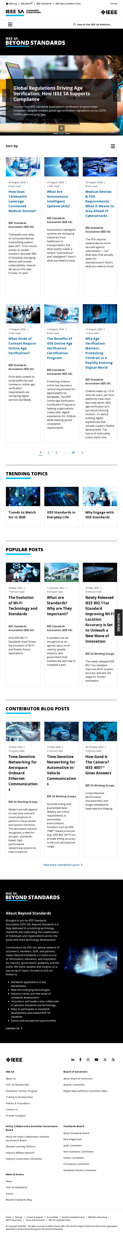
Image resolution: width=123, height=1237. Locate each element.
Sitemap (18, 1217)
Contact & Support (34, 1217)
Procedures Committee (76, 1163)
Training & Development (19, 1097)
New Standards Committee (78, 1151)
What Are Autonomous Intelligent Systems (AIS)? (58, 198)
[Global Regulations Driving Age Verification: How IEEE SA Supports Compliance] (61, 134)
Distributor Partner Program (21, 1090)
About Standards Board (76, 1133)
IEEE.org (13, 3)
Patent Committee (73, 1157)
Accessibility (52, 1217)
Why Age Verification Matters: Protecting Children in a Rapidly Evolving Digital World (99, 353)
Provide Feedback (16, 1115)
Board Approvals (72, 1139)
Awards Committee (74, 1084)
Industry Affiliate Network (20, 1152)
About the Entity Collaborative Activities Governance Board (27, 1138)
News (9, 1181)
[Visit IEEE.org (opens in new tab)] (14, 1059)
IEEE (27, 3)
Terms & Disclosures (35, 1220)
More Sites (75, 3)
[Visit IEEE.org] (109, 12)
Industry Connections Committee (24, 1158)
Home (8, 1217)
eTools (113, 3)
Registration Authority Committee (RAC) (85, 1090)
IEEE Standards (44, 3)
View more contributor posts (61, 865)
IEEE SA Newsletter (17, 1187)
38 (73, 452)
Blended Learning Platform (20, 1146)
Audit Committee (72, 1145)
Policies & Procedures (18, 1103)
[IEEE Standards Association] (23, 13)
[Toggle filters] (113, 146)
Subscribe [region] (119, 622)
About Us (11, 1078)
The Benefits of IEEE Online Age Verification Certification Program (59, 348)
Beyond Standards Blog (19, 1199)
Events (9, 1193)
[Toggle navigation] (10, 24)
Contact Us (13, 1028)
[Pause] (61, 128)
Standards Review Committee (79, 1170)
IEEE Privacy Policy (14, 1220)
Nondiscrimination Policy (73, 1217)
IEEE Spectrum (62, 3)
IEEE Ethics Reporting (97, 1217)
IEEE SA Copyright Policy (59, 1220)
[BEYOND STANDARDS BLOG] (61, 42)
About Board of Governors (78, 1078)
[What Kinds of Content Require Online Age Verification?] (55, 134)
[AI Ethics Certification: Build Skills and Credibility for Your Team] (67, 134)
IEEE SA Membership (17, 1084)
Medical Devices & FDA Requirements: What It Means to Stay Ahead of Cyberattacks (99, 203)
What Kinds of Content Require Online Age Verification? (22, 345)
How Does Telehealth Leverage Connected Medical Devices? (22, 201)
